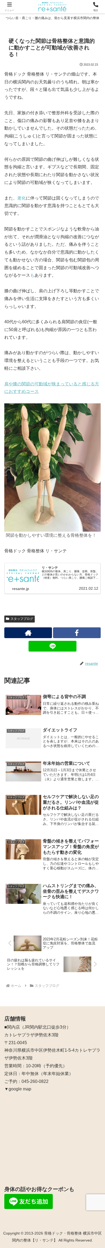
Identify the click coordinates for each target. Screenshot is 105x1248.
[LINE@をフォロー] (52, 646)
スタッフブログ (21, 619)
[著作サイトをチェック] (28, 632)
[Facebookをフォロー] (77, 632)
